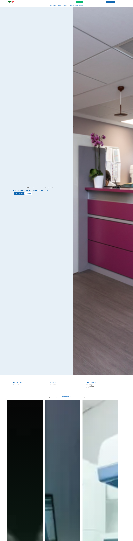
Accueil (51, 5)
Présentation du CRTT (65, 5)
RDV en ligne (81, 5)
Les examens (54, 5)
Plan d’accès (76, 5)
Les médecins (60, 5)
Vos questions (72, 5)
